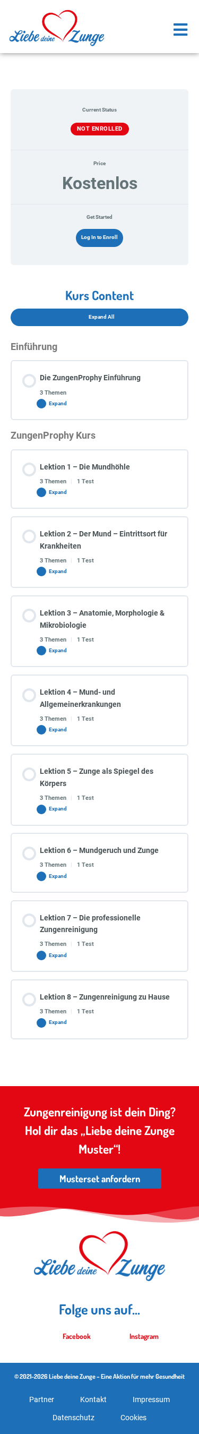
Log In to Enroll (99, 237)
